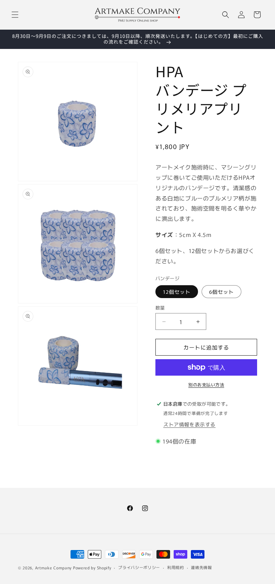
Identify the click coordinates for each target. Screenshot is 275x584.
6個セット (221, 291)
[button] (15, 15)
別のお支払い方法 (206, 384)
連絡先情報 (201, 567)
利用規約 (175, 567)
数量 (160, 307)
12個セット (176, 291)
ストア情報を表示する (189, 424)
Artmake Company (53, 567)
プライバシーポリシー (139, 567)
